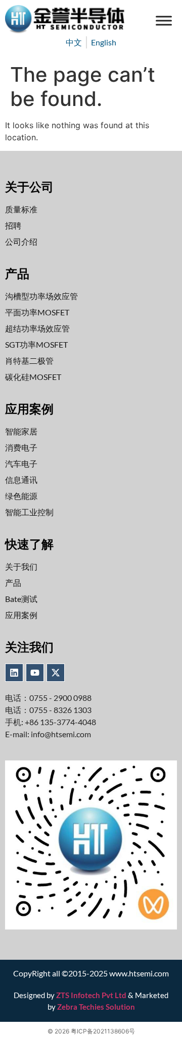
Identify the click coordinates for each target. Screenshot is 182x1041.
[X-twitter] (56, 673)
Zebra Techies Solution (96, 1006)
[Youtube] (35, 673)
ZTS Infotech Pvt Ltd (91, 995)
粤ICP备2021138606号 (103, 1031)
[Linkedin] (14, 673)
